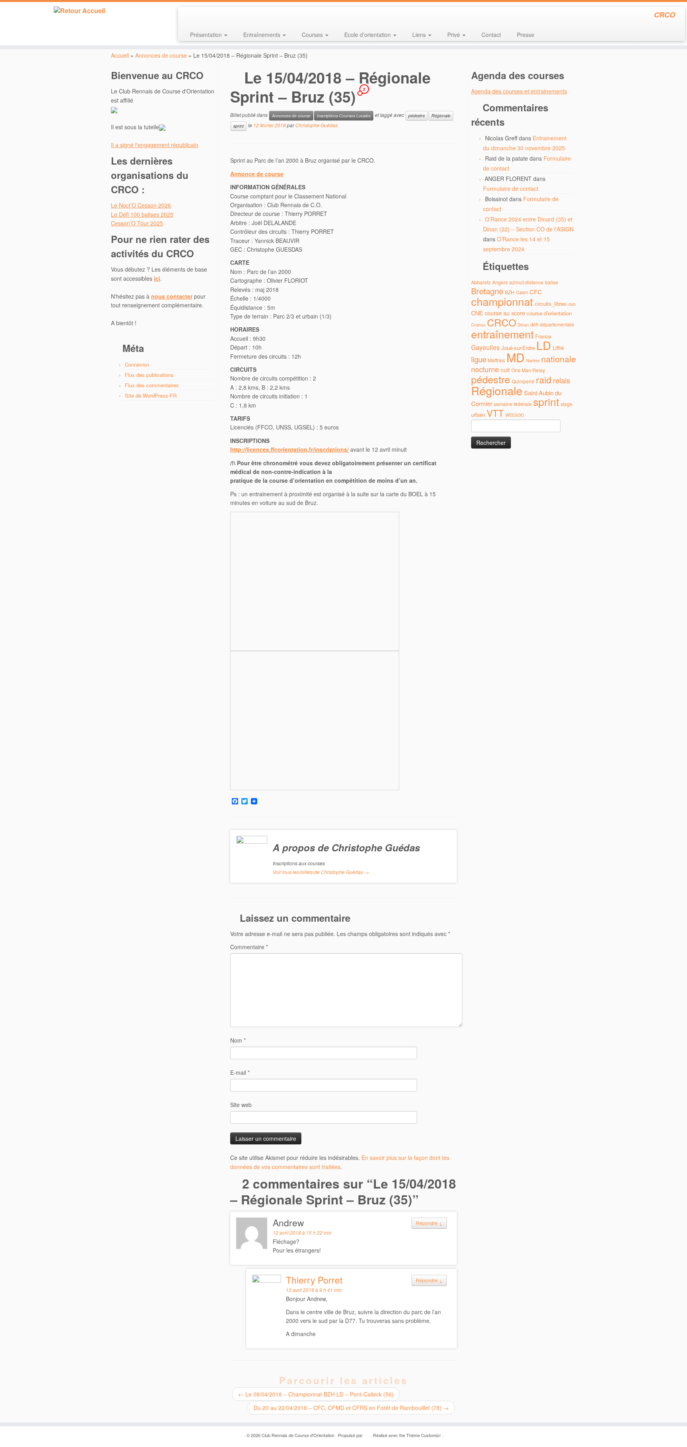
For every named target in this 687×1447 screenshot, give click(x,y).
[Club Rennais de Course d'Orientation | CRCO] (79, 11)
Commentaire (249, 947)
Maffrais (496, 360)
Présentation (206, 35)
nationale (558, 359)
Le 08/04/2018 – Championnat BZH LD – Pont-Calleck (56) (316, 1394)
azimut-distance (526, 282)
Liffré (558, 348)
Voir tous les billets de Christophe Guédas (321, 871)
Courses (313, 35)
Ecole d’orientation (368, 35)
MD (515, 357)
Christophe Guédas (316, 125)
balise (551, 282)
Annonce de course (256, 174)
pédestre (416, 115)
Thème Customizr (423, 1435)
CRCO (501, 322)
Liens (419, 35)
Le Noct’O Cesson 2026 (141, 205)
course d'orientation (549, 313)
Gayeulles (485, 347)
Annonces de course (161, 55)
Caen (522, 292)
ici (157, 278)
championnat (502, 301)
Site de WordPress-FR (151, 395)
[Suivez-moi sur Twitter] (200, 16)
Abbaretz (481, 282)
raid (543, 379)
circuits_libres (551, 303)
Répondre (429, 1223)
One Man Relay (528, 370)
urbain (478, 414)
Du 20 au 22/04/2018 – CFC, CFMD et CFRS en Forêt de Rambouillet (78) (351, 1408)
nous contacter (171, 296)
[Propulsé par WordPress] (366, 1433)
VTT (495, 413)
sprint (238, 126)
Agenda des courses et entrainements (519, 91)
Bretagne (487, 291)
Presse (525, 35)
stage (566, 403)
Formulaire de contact (510, 188)
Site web (241, 1105)
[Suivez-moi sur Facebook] (211, 16)
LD (543, 345)
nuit (505, 369)
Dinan (523, 325)
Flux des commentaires (152, 385)
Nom (238, 1040)
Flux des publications (149, 375)
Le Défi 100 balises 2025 (142, 214)
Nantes (533, 360)
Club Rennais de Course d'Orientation (298, 1435)
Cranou (478, 325)
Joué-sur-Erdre (518, 348)
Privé (454, 35)
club (572, 304)
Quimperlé (523, 381)
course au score (505, 313)
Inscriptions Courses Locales (344, 115)
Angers (500, 282)
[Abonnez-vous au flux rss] (189, 16)
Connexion (137, 364)
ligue (478, 358)
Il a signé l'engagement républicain (154, 145)
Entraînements (262, 35)
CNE (477, 313)
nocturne (485, 369)
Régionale (440, 115)
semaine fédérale (513, 403)
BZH (509, 292)
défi (534, 324)
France (543, 336)
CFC (536, 291)
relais (561, 380)
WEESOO (514, 415)
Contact (491, 35)
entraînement (502, 334)
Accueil (120, 55)
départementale (557, 324)
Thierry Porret (314, 1279)
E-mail (240, 1072)
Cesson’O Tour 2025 (137, 223)
